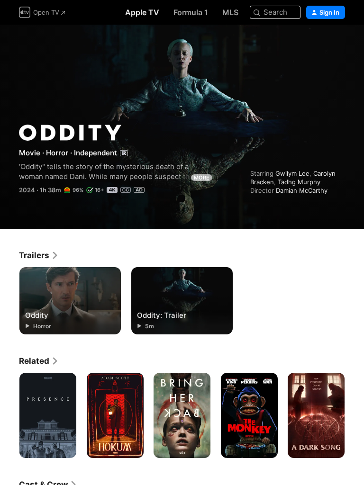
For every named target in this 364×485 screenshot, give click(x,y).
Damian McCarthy (302, 190)
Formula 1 (190, 12)
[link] (39, 255)
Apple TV (142, 12)
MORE (201, 177)
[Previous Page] (9, 415)
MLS (230, 12)
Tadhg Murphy (299, 182)
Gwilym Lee (292, 173)
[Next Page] (354, 415)
